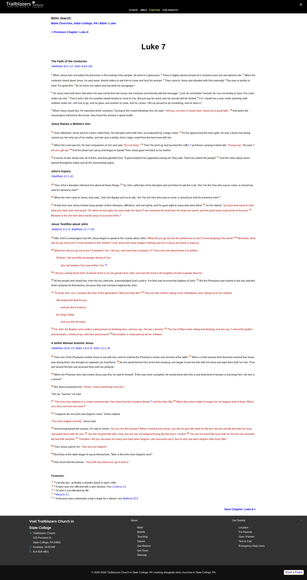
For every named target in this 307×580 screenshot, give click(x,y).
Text (241, 541)
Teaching (142, 536)
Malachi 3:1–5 (61, 229)
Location (243, 527)
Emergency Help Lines (252, 546)
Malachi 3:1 (62, 494)
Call (249, 541)
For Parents (170, 10)
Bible (144, 10)
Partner (155, 10)
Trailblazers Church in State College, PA (130, 572)
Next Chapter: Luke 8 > (240, 509)
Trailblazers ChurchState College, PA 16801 (47, 538)
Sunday (133, 10)
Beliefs (141, 532)
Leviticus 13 (119, 486)
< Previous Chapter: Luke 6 (69, 32)
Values (141, 541)
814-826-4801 (41, 551)
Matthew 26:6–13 (63, 348)
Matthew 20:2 (130, 498)
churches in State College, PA (199, 572)
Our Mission (144, 546)
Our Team (142, 550)
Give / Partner (246, 536)
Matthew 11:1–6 (62, 176)
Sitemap (142, 555)
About (134, 520)
